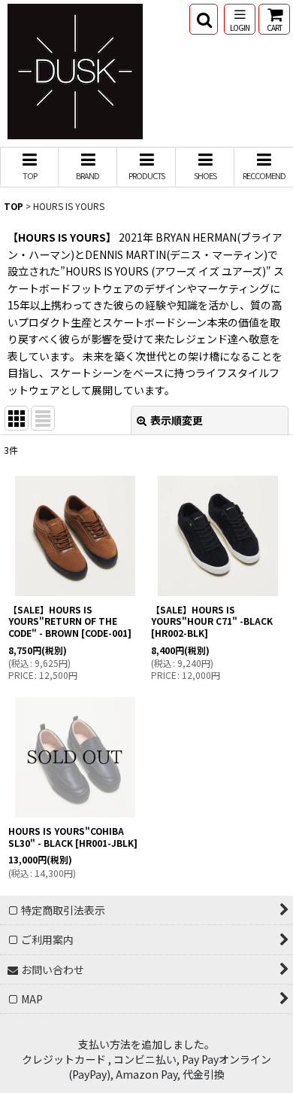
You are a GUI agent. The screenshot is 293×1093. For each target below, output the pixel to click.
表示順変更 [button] (176, 420)
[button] (203, 19)
